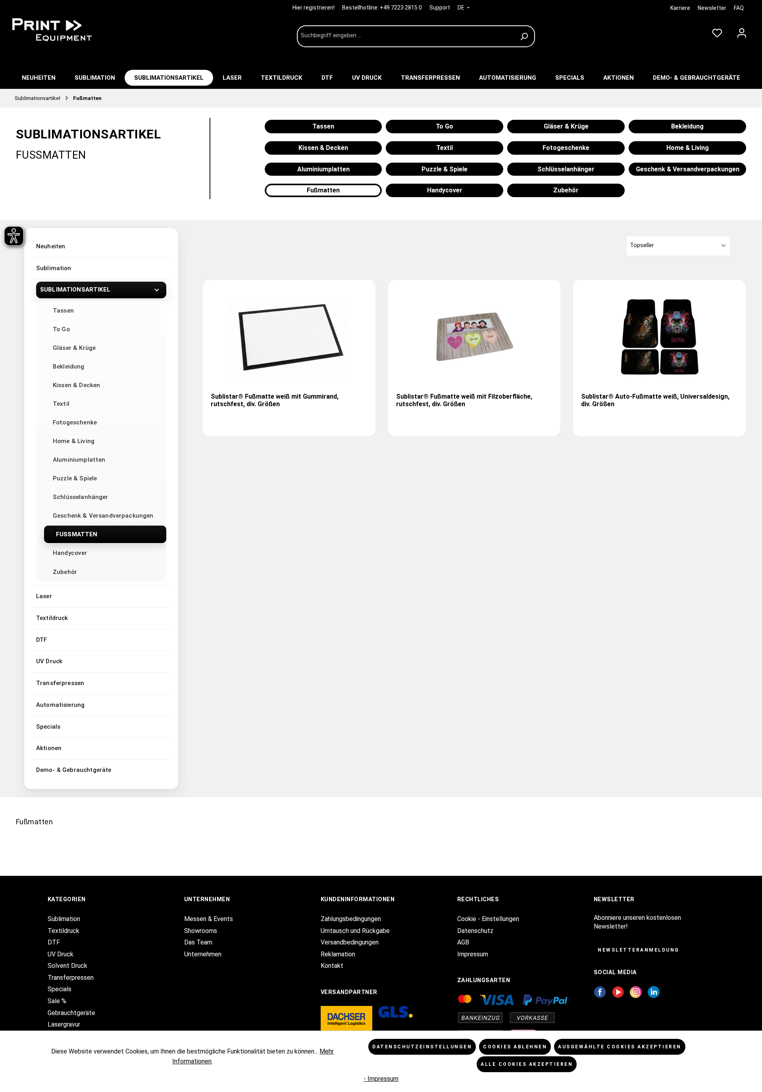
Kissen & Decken (76, 385)
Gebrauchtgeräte (71, 1013)
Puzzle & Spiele (75, 478)
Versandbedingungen (350, 942)
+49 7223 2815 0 (401, 7)
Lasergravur (64, 1024)
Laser (44, 596)
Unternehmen (202, 954)
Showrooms (200, 931)
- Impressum (381, 1078)
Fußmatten (77, 534)
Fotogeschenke (75, 422)
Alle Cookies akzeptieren (527, 1064)
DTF (41, 639)
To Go (61, 329)
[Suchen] (525, 36)
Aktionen (49, 748)
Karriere (680, 8)
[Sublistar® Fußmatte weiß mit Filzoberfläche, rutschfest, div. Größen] (474, 337)
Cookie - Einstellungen (488, 919)
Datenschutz (475, 931)
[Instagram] (636, 991)
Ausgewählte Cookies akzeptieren (619, 1047)
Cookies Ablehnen (515, 1047)
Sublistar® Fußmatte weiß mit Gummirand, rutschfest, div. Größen (275, 400)
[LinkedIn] (654, 991)
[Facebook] (600, 991)
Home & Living (73, 441)
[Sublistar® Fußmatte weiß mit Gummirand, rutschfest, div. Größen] (288, 337)
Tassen (63, 310)
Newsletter (712, 8)
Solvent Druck (67, 965)
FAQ (739, 8)
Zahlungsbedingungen (351, 919)
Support (439, 7)
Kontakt (332, 965)
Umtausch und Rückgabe (355, 931)
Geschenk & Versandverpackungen (103, 515)
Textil (61, 403)
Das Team (198, 942)
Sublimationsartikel (75, 289)
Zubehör (65, 572)
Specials (48, 726)
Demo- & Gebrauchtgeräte (73, 769)
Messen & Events (208, 919)
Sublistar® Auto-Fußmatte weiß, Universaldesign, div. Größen (655, 400)
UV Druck (49, 661)
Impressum (472, 954)
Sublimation (53, 268)
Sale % (57, 1001)
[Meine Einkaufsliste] (717, 31)
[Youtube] (618, 991)
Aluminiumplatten (79, 459)
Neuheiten (50, 246)
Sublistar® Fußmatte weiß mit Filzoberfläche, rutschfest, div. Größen (464, 400)
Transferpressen (60, 683)
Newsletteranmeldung (638, 950)
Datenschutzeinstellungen (422, 1047)
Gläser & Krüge (74, 347)
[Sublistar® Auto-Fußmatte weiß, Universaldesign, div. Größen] (659, 337)
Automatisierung (60, 704)
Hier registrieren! (314, 7)
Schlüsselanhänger (80, 497)
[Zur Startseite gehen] (67, 29)
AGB (463, 942)
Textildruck (52, 618)
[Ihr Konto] (741, 31)
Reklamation (338, 954)
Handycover (70, 553)
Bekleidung (69, 366)
